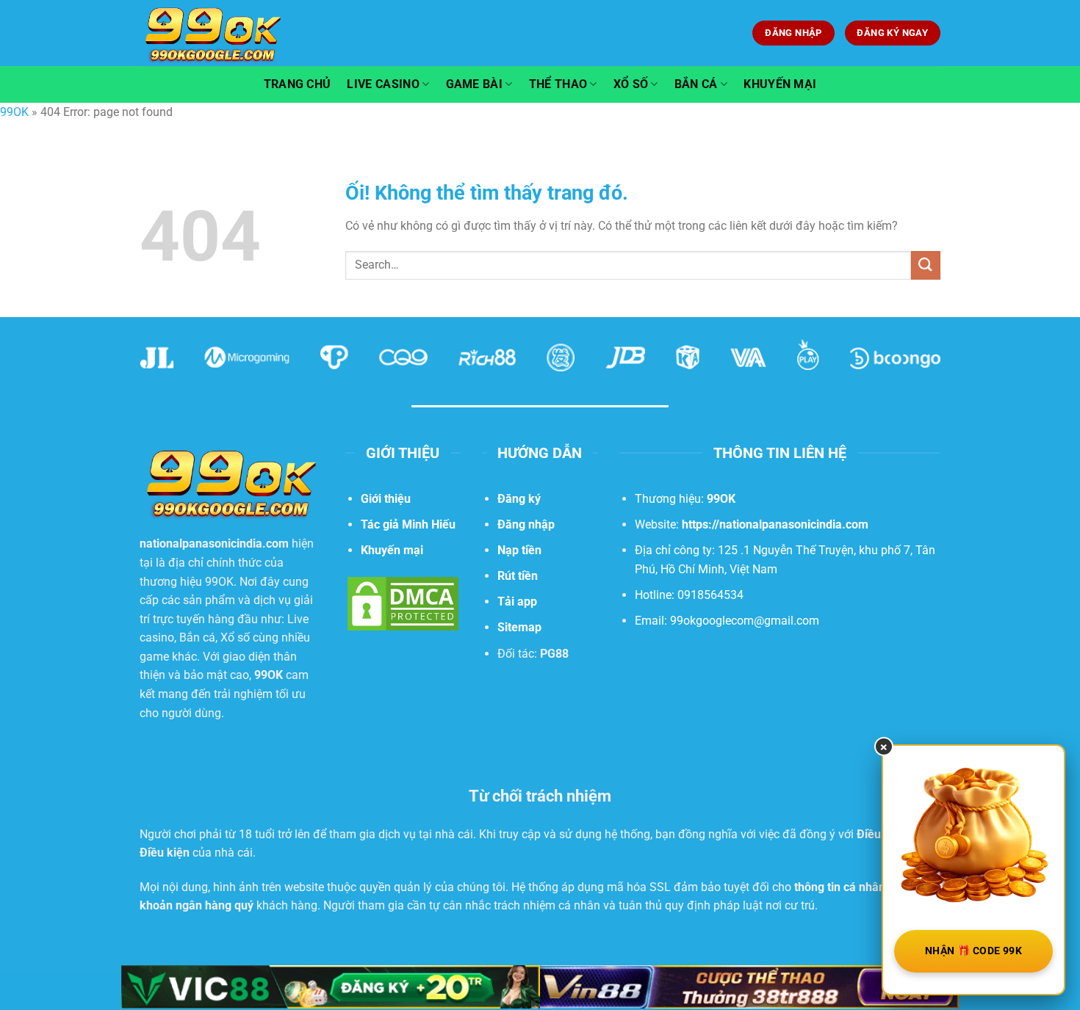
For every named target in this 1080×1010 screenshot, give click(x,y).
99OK (14, 112)
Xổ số (631, 84)
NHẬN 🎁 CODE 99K (973, 950)
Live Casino (383, 84)
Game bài (474, 84)
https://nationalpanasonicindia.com (775, 524)
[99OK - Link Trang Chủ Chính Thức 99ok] (213, 32)
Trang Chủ (297, 84)
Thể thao (558, 84)
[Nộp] (925, 265)
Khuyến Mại (780, 84)
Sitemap (519, 627)
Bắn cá (696, 84)
